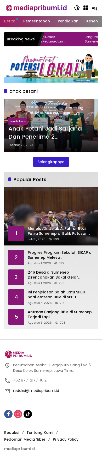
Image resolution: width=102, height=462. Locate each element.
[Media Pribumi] (36, 7)
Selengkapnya (51, 161)
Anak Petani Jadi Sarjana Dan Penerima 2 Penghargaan (45, 133)
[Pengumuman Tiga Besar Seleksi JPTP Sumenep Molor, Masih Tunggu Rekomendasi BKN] (66, 39)
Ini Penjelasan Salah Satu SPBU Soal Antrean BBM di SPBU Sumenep (56, 295)
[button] (77, 8)
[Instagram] (18, 414)
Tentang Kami (39, 432)
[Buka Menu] (86, 8)
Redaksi (11, 432)
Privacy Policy (65, 439)
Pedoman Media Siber (25, 439)
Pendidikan (18, 121)
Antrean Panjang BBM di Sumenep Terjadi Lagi (60, 315)
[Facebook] (8, 414)
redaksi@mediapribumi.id (36, 390)
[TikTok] (28, 414)
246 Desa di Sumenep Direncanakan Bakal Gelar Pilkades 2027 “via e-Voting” (55, 275)
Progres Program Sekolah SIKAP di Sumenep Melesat (60, 255)
